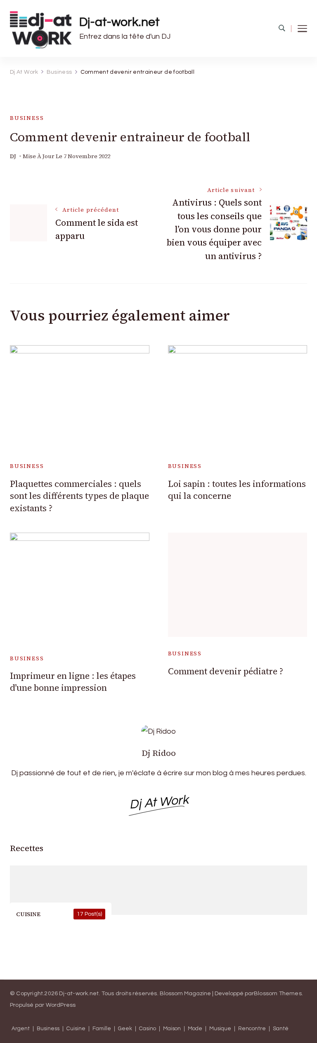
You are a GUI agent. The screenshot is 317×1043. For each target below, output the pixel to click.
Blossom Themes (278, 993)
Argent (21, 1028)
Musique (220, 1028)
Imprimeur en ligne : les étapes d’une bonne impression (73, 682)
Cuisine (75, 1028)
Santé (281, 1028)
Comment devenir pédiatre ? (225, 671)
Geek (125, 1028)
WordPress (61, 1005)
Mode (195, 1028)
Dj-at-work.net (119, 22)
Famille (101, 1028)
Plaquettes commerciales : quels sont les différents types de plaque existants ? (79, 496)
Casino (147, 1028)
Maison (172, 1028)
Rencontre (252, 1028)
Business (27, 118)
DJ (13, 156)
